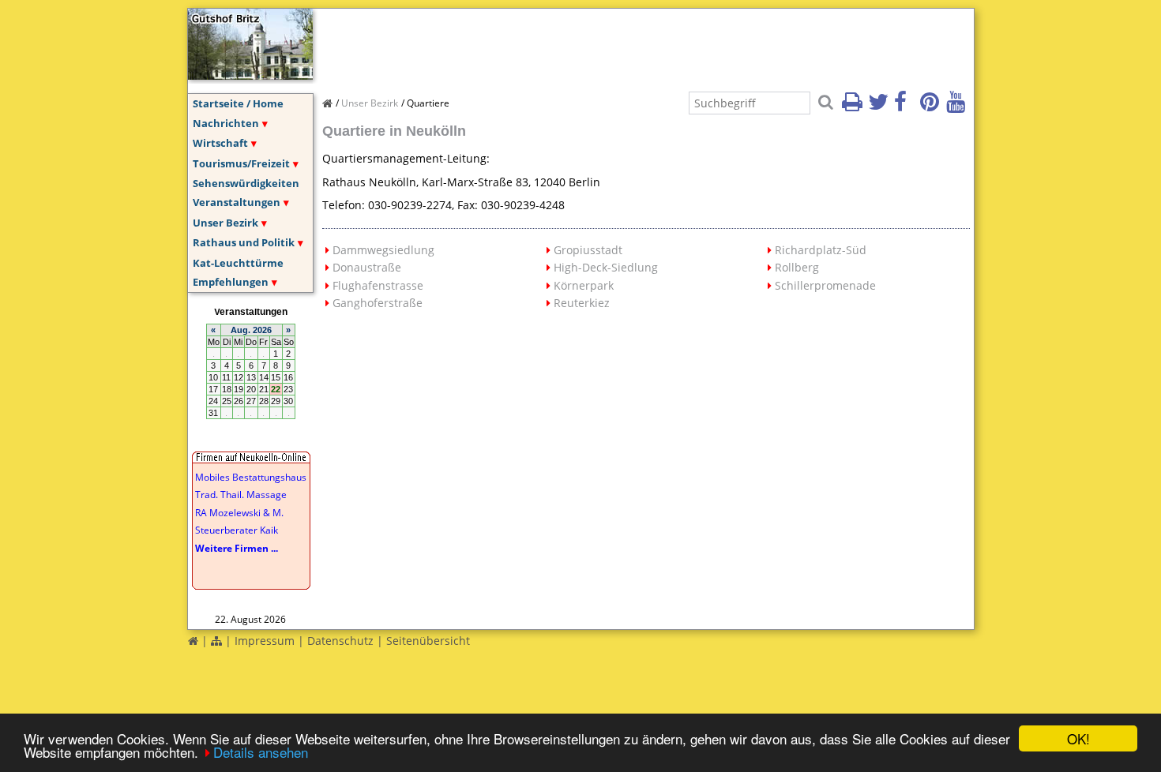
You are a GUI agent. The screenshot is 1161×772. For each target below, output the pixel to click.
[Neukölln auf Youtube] (958, 106)
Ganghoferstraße (378, 302)
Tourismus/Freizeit (241, 163)
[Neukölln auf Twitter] (880, 106)
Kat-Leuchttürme (238, 263)
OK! (1078, 738)
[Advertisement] (609, 44)
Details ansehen (260, 752)
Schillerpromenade (825, 285)
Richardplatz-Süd (820, 249)
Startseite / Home (238, 103)
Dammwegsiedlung (383, 249)
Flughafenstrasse (378, 285)
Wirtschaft (220, 143)
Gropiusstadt (588, 249)
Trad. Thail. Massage (241, 494)
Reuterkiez (582, 302)
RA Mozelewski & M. (239, 512)
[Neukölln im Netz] (250, 75)
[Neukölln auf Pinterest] (932, 106)
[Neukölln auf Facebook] (906, 106)
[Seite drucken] (854, 106)
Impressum (265, 640)
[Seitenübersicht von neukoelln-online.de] (216, 640)
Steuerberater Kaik (236, 530)
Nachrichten (226, 123)
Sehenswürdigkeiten (246, 183)
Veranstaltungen (236, 202)
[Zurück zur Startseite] (193, 640)
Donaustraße (367, 267)
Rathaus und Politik (244, 242)
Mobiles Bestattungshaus (250, 477)
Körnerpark (584, 285)
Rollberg (797, 267)
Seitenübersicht (428, 640)
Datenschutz (340, 640)
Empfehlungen (231, 282)
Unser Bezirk (225, 222)
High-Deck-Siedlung (606, 267)
